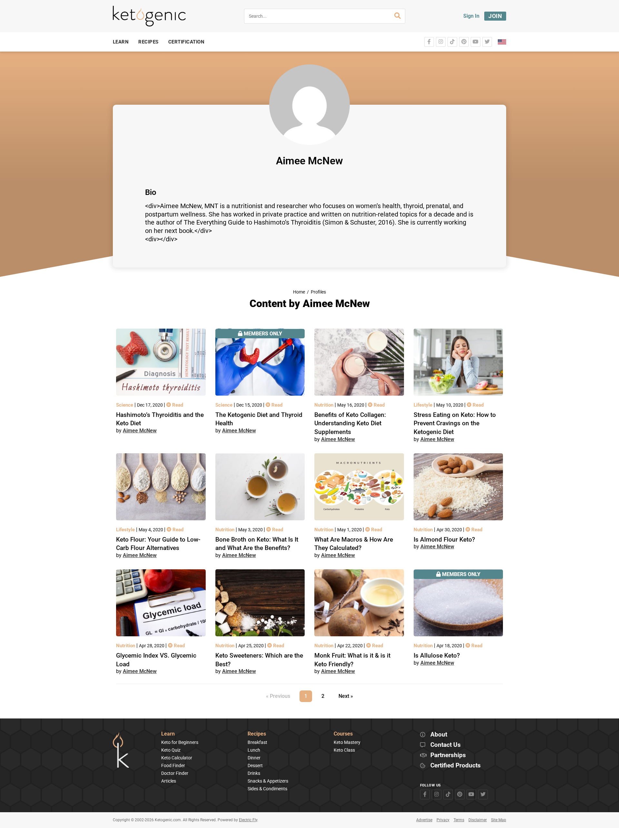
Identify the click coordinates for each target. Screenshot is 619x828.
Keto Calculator (176, 757)
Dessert (255, 765)
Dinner (254, 757)
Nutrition (324, 405)
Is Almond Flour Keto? (444, 539)
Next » (346, 696)
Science (125, 405)
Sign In (471, 16)
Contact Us (445, 745)
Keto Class (344, 750)
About (438, 734)
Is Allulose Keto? (437, 655)
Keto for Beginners (179, 742)
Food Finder (173, 765)
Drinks (254, 773)
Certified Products (455, 765)
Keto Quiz (171, 750)
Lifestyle (424, 405)
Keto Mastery (347, 742)
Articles (168, 781)
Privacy (443, 820)
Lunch (254, 750)
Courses (343, 734)
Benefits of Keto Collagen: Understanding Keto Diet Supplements (350, 423)
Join (495, 16)
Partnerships (448, 755)
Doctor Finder (174, 773)
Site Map (498, 820)
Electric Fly (248, 820)
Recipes (257, 734)
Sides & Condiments (267, 788)
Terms (459, 820)
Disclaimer (477, 820)
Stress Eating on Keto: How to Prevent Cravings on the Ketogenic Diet (455, 423)
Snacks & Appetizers (268, 781)
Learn (168, 734)
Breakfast (257, 742)
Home (299, 292)
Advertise (424, 820)
